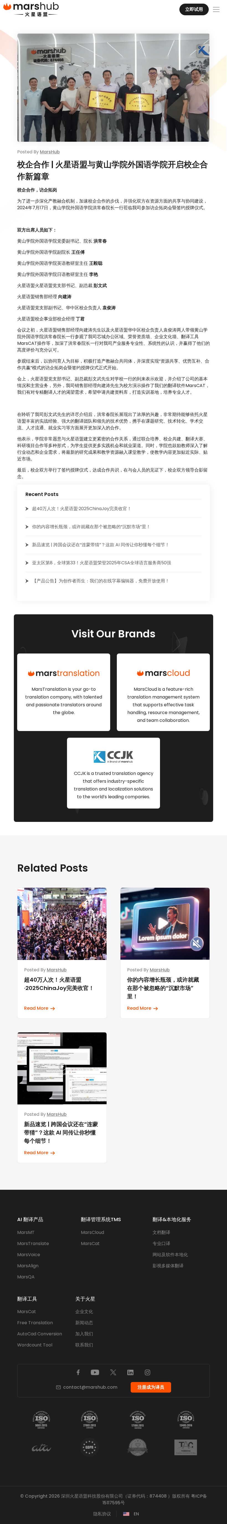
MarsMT (26, 1232)
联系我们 (84, 1345)
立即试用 (194, 9)
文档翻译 (161, 1232)
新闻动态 (84, 1323)
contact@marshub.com (90, 1387)
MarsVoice (28, 1254)
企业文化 (84, 1311)
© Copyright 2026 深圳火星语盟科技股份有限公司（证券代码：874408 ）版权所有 (105, 1496)
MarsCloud (92, 1232)
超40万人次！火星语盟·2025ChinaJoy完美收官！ (81, 508)
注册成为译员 (151, 1387)
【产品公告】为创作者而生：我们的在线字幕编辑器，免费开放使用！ (100, 581)
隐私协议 (102, 1514)
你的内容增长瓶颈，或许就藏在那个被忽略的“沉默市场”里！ (91, 526)
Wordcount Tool (34, 1345)
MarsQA (26, 1277)
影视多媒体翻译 (168, 1266)
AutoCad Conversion (39, 1334)
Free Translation (35, 1323)
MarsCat (90, 1243)
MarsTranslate (33, 1243)
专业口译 (161, 1243)
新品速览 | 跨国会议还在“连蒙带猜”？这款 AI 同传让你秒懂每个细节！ (100, 545)
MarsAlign (27, 1266)
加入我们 (84, 1334)
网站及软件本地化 (170, 1254)
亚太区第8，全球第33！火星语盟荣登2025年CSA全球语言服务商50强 (101, 563)
